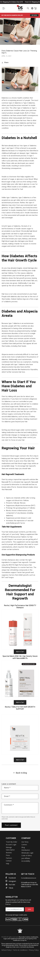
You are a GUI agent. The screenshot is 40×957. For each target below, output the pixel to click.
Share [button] (6, 62)
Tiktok (11, 888)
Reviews (9, 853)
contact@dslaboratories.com (29, 878)
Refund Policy (6, 950)
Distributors (25, 850)
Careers (24, 844)
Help (7, 863)
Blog (23, 847)
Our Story (24, 842)
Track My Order (11, 842)
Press (8, 855)
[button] (4, 8)
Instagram (12, 881)
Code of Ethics (26, 855)
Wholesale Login (27, 853)
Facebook (12, 878)
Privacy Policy (34, 950)
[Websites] (32, 8)
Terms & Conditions (20, 950)
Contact (9, 861)
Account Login (11, 844)
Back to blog (21, 773)
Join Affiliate (25, 858)
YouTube (12, 884)
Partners (9, 858)
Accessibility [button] (25, 861)
